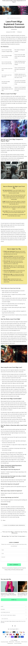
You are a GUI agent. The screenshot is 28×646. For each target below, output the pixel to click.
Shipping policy (10, 643)
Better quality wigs (5, 225)
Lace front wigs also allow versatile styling (10, 154)
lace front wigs (15, 40)
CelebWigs (15, 640)
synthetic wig (4, 461)
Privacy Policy (8, 569)
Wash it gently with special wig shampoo (11, 290)
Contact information (18, 643)
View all (14, 599)
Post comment (14, 564)
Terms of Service (16, 569)
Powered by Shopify (4, 641)
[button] (14, 487)
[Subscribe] (26, 619)
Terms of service (24, 641)
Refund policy (11, 641)
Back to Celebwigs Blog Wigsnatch (14, 525)
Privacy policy (17, 641)
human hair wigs (7, 311)
